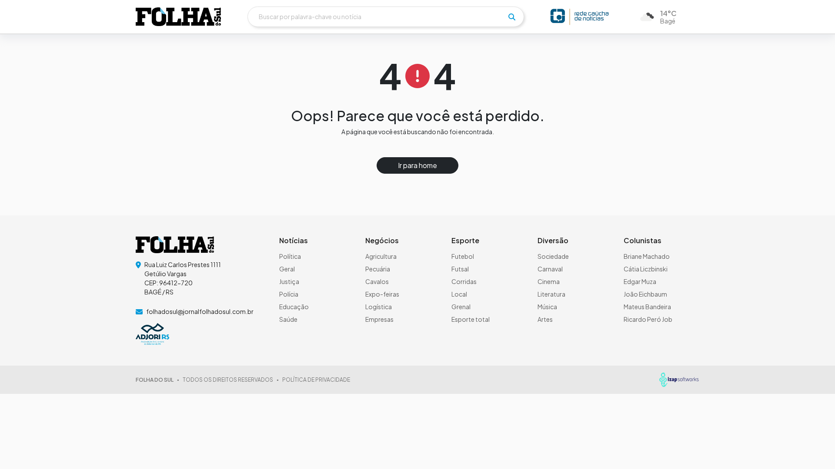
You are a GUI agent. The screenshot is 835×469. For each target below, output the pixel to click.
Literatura (551, 294)
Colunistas (642, 240)
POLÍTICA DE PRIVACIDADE (316, 380)
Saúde (288, 319)
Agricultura (381, 256)
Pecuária (377, 269)
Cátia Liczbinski (646, 269)
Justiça (289, 281)
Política (290, 256)
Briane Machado (647, 256)
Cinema (549, 281)
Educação (294, 306)
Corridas (464, 281)
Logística (378, 306)
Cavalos (377, 281)
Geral (287, 269)
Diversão (553, 240)
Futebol (462, 256)
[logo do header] (178, 16)
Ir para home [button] (417, 165)
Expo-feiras (382, 294)
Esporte (465, 240)
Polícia (288, 294)
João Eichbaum (645, 294)
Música (547, 306)
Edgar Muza (640, 281)
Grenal (461, 306)
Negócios (382, 240)
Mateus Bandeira (647, 306)
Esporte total (470, 319)
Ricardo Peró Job (648, 319)
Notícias (293, 240)
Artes (545, 319)
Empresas (379, 319)
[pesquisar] (512, 16)
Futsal (460, 269)
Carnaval (550, 269)
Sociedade (553, 256)
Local (459, 294)
